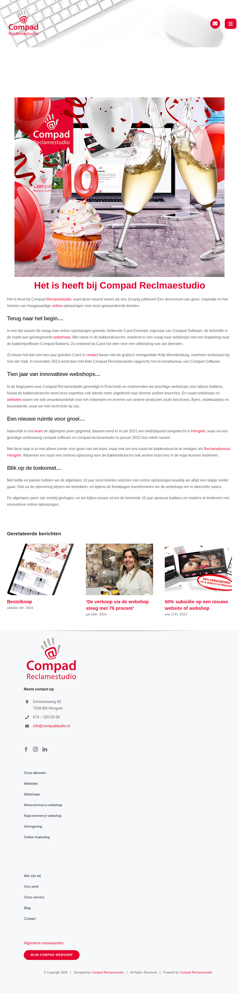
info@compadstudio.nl (51, 726)
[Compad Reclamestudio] (24, 12)
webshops (61, 337)
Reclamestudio (58, 299)
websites (14, 400)
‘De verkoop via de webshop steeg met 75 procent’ (119, 569)
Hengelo (198, 431)
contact (92, 355)
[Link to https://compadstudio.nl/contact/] (215, 23)
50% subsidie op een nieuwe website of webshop (198, 569)
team (39, 431)
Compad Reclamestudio (107, 972)
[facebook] (26, 749)
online (57, 306)
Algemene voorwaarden (43, 943)
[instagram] (35, 749)
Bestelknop (40, 569)
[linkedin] (44, 749)
